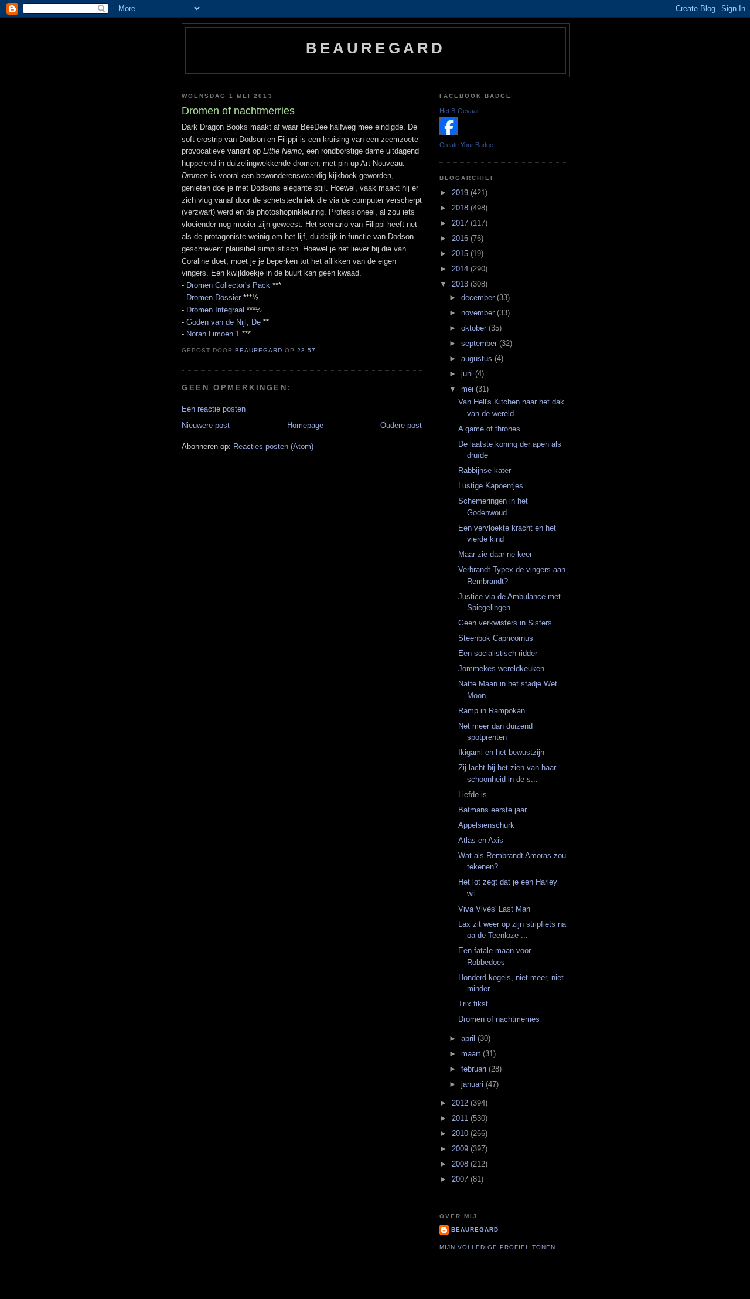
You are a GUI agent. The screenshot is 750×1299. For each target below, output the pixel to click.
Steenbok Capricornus (495, 638)
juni (468, 373)
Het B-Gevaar (459, 110)
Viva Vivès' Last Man (494, 908)
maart (472, 1053)
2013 (461, 284)
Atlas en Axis (480, 840)
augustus (478, 358)
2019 (461, 192)
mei (468, 389)
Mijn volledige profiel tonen (497, 1247)
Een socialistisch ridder (497, 653)
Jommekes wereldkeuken (501, 668)
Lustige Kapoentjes (490, 485)
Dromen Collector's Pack (228, 285)
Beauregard (376, 48)
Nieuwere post (206, 425)
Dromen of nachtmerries (499, 1019)
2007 (461, 1179)
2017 (461, 223)
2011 (461, 1118)
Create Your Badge (466, 144)
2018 (461, 207)
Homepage (305, 425)
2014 (461, 268)
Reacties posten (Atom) (273, 446)
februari (475, 1069)
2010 (461, 1133)
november (479, 312)
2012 (461, 1103)
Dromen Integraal (215, 309)
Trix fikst (473, 1003)
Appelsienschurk (486, 825)
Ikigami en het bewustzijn (501, 752)
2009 (461, 1148)
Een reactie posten (214, 408)
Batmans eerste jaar (492, 809)
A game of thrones (489, 428)
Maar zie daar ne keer (495, 554)
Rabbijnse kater (484, 470)
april (469, 1038)
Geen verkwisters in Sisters (505, 622)
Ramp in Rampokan (491, 710)
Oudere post (401, 425)
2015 (461, 253)
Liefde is (472, 794)
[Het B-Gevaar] (448, 132)
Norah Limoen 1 (213, 333)
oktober (475, 328)
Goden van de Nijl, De (223, 322)
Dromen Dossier (213, 297)
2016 (461, 238)
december (479, 297)
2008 (461, 1163)
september (480, 343)
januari (473, 1084)
